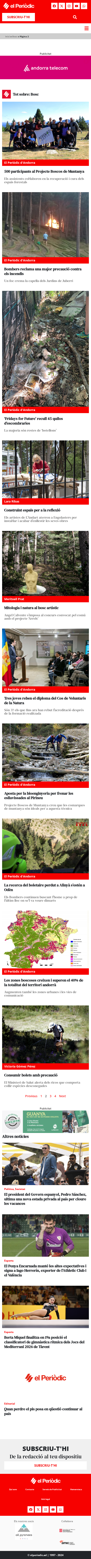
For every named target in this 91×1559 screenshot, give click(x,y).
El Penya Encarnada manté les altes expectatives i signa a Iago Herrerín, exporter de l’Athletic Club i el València (45, 1270)
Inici (7, 36)
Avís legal (45, 1499)
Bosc (14, 36)
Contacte (29, 1489)
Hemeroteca (76, 1489)
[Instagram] (69, 6)
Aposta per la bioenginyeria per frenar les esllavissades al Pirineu (38, 796)
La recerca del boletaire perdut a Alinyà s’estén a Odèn (44, 887)
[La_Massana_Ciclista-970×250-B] (45, 1132)
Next (62, 1096)
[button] (74, 17)
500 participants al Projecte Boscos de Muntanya (44, 171)
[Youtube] (76, 6)
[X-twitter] (62, 6)
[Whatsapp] (84, 6)
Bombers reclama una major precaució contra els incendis (42, 271)
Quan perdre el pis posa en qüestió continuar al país (43, 1411)
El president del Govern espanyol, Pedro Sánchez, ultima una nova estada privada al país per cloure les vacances (45, 1199)
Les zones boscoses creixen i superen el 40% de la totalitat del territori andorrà (43, 982)
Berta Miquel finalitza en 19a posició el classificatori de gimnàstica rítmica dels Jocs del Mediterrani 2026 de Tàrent (44, 1342)
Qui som (13, 1489)
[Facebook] (54, 6)
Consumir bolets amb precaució (31, 1075)
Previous (31, 1096)
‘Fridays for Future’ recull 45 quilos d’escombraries (33, 421)
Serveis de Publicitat (52, 1489)
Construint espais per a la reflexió (32, 510)
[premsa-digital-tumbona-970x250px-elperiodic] (45, 78)
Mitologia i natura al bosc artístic (31, 607)
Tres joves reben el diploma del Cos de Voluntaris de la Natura (45, 700)
